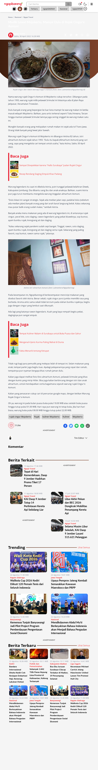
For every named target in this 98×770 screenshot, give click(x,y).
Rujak (36, 416)
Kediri (11, 664)
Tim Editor (79, 438)
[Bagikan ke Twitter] (71, 35)
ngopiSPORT (77, 9)
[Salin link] (88, 35)
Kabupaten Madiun (58, 664)
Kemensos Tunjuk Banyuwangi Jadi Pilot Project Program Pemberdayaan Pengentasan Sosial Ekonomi (59, 712)
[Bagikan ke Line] (77, 35)
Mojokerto (78, 416)
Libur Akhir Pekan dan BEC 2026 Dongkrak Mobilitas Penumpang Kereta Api (76, 506)
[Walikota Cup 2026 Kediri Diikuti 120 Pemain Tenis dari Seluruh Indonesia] (28, 562)
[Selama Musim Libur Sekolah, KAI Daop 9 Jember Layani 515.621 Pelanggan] (57, 529)
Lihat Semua (84, 547)
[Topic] (25, 9)
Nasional (63, 9)
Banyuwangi (15, 619)
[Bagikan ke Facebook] (65, 35)
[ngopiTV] (80, 4)
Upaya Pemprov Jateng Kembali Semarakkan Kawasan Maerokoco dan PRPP (69, 584)
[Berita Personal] (20, 9)
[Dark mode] (85, 4)
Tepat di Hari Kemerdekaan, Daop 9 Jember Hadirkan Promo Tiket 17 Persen (35, 479)
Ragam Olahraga (17, 577)
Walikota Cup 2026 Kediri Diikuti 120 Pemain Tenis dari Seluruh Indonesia (26, 584)
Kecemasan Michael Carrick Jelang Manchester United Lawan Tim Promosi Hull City (79, 673)
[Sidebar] (91, 4)
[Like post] (11, 425)
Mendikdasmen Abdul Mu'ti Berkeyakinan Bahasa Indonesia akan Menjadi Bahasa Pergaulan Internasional (17, 712)
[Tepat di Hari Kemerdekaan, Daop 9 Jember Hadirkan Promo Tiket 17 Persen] (16, 476)
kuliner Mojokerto (51, 416)
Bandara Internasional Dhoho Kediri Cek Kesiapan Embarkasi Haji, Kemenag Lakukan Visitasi (18, 674)
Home (10, 17)
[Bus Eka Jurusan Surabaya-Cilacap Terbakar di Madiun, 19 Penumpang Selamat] (59, 654)
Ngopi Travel (28, 17)
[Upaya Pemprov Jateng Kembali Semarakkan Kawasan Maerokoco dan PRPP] (69, 562)
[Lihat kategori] (85, 8)
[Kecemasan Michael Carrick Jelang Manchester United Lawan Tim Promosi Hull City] (79, 654)
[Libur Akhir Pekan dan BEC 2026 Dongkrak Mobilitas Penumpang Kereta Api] (57, 503)
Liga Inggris (75, 664)
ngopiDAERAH (49, 9)
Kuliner (66, 416)
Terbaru (34, 9)
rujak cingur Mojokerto (20, 416)
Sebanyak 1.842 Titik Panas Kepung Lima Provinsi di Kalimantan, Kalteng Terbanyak (39, 675)
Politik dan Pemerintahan (36, 665)
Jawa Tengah (56, 577)
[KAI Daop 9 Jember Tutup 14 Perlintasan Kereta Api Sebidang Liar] (16, 503)
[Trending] (14, 9)
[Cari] (68, 4)
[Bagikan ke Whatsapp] (82, 35)
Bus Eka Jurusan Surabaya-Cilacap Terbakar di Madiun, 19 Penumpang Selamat (59, 673)
